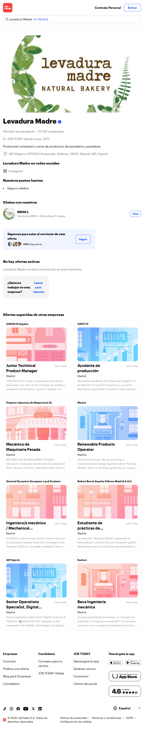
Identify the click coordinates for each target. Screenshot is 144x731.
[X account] (33, 708)
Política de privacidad (73, 717)
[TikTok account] (4, 708)
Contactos (81, 676)
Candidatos (11, 683)
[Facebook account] (18, 708)
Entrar (132, 7)
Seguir (83, 239)
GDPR (129, 717)
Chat (136, 213)
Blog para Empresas (17, 676)
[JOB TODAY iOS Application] (115, 663)
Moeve (81, 402)
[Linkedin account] (40, 708)
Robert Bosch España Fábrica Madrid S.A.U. (104, 481)
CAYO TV (82, 323)
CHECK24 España (17, 323)
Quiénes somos (85, 668)
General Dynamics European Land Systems (33, 481)
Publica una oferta (16, 668)
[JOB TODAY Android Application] (133, 663)
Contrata (9, 661)
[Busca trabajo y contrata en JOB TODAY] (7, 7)
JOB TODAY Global (51, 673)
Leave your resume (38, 287)
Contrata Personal (108, 7)
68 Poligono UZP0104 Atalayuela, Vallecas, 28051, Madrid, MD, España (58, 154)
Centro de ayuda (85, 683)
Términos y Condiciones (106, 717)
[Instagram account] (11, 708)
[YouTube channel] (25, 708)
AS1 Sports (13, 559)
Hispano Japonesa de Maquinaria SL (29, 402)
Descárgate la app (86, 661)
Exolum (82, 559)
